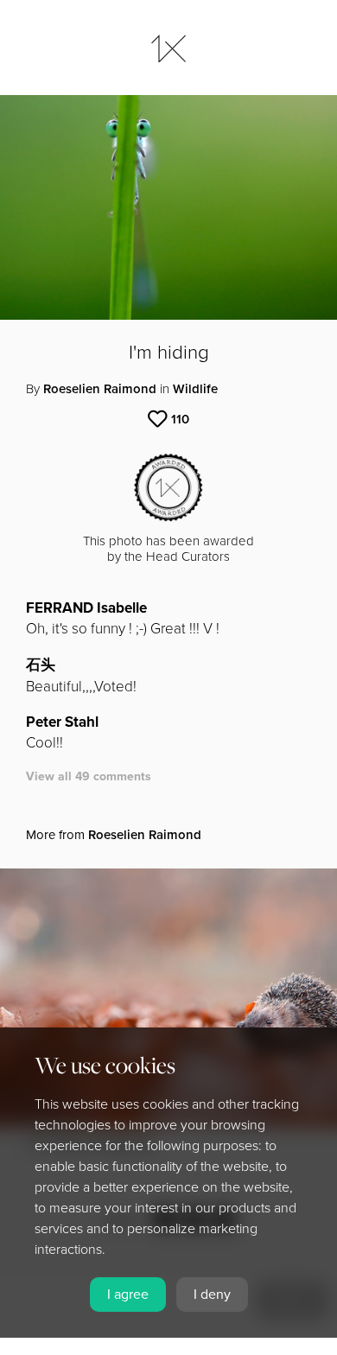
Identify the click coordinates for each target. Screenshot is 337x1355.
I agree (128, 1294)
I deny (212, 1294)
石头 (40, 665)
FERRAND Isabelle (86, 608)
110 (180, 419)
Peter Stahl (62, 722)
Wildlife (195, 389)
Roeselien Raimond (99, 389)
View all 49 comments (88, 776)
